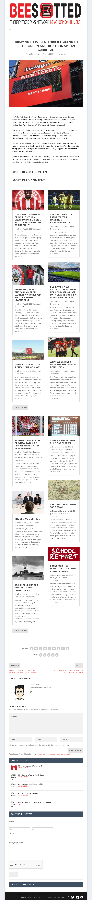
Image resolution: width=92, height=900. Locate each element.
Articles (37, 229)
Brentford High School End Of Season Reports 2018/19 (63, 569)
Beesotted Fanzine (59, 511)
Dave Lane (37, 54)
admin (19, 229)
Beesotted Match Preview (24, 455)
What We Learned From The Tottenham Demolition (63, 365)
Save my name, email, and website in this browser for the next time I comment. (40, 745)
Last (33, 829)
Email (12, 833)
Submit (13, 874)
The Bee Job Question (27, 518)
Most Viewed (19, 525)
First (10, 829)
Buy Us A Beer (59, 897)
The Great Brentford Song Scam (63, 505)
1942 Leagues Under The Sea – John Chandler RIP (26, 588)
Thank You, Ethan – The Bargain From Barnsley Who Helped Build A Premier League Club (28, 294)
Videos (29, 897)
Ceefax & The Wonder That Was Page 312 (63, 441)
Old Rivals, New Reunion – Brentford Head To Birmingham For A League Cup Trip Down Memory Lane (63, 292)
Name (12, 821)
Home (23, 897)
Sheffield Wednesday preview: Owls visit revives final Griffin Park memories (27, 444)
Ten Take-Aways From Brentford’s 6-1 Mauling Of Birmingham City (63, 218)
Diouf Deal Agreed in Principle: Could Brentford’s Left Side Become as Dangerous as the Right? (28, 219)
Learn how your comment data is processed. (54, 754)
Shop (44, 897)
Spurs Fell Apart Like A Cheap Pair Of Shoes (27, 366)
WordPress (42, 894)
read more (18, 256)
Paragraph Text (16, 842)
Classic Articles (55, 449)
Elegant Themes (23, 894)
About (50, 897)
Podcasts (37, 897)
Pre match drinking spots (30, 457)
